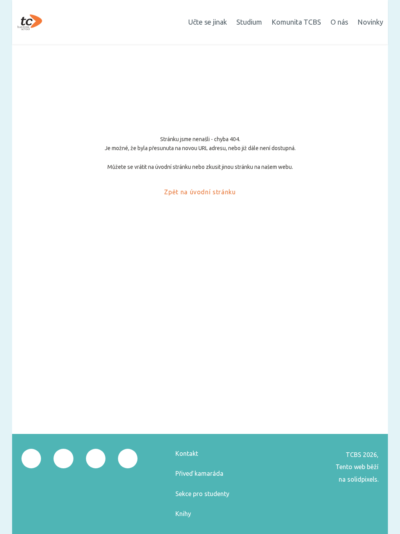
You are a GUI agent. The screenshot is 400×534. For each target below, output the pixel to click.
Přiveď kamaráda (199, 473)
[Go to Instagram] (63, 458)
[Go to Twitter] (95, 458)
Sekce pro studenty (202, 493)
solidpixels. (363, 479)
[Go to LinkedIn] (128, 458)
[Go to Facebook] (31, 458)
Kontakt (186, 453)
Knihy (183, 513)
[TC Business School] (30, 22)
